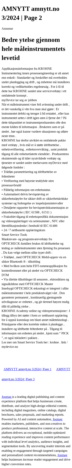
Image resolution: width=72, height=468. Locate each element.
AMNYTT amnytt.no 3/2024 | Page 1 (27, 369)
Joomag (7, 396)
